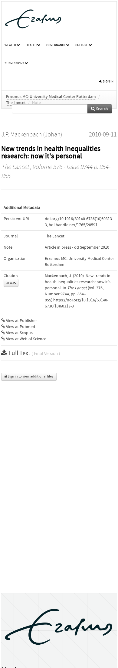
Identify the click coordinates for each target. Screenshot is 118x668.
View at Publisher (21, 320)
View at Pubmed (20, 326)
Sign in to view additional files (30, 376)
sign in (107, 81)
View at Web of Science (25, 339)
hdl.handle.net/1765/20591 (73, 225)
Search (101, 108)
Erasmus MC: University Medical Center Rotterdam (51, 96)
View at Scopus (19, 333)
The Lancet (16, 102)
